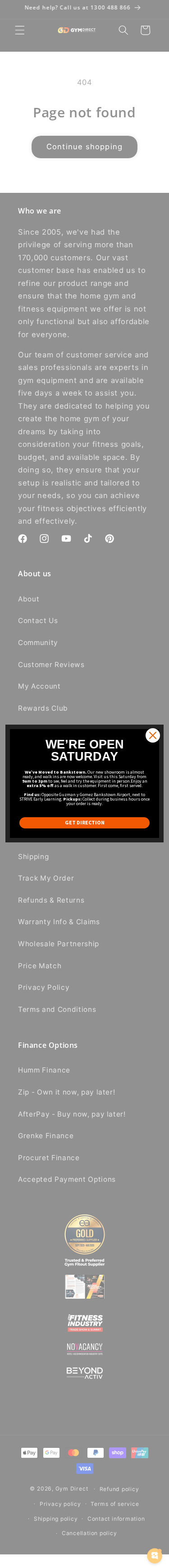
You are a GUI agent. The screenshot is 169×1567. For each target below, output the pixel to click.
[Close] (153, 735)
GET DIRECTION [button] (85, 822)
